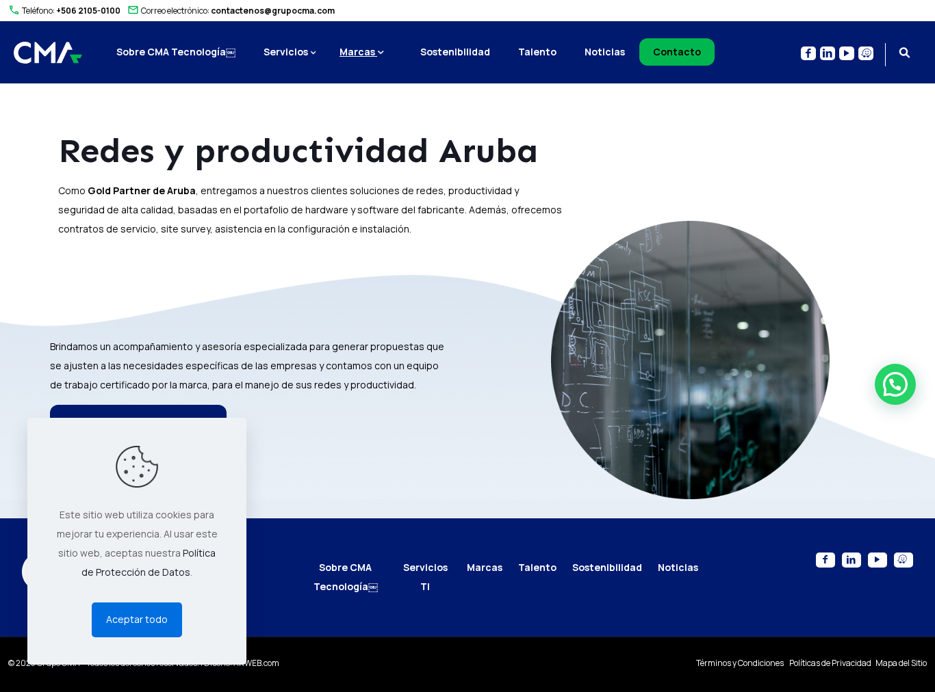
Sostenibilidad (607, 567)
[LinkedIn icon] (827, 53)
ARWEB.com (256, 663)
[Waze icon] (865, 53)
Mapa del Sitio (901, 663)
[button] (895, 384)
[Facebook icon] (808, 53)
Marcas (484, 567)
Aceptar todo (137, 619)
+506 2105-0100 (88, 10)
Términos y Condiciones (740, 663)
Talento (537, 567)
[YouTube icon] (846, 53)
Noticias (678, 567)
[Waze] (903, 560)
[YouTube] (877, 560)
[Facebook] (825, 560)
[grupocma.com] (48, 52)
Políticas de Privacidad (831, 663)
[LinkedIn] (851, 560)
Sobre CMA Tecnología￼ (345, 577)
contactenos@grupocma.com (273, 10)
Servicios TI (425, 577)
